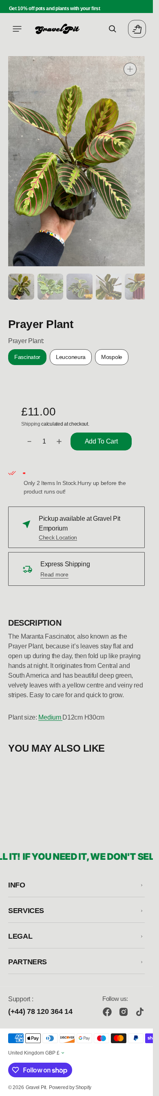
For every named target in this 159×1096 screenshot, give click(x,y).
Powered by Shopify (70, 1087)
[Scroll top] (143, 1086)
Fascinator (30, 358)
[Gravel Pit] (57, 29)
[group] (20, 286)
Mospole (114, 358)
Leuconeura (74, 358)
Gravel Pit (36, 1087)
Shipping (30, 423)
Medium (50, 716)
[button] (17, 29)
